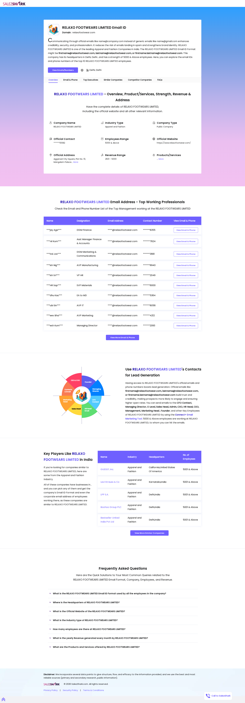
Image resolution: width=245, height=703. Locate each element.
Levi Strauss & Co (110, 482)
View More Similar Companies (149, 533)
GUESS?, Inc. (107, 469)
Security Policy (70, 690)
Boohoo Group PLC (111, 507)
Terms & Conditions (93, 690)
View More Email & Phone (122, 337)
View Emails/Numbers (63, 70)
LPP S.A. (105, 494)
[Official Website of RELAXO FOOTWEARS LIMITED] (82, 70)
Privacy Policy (51, 690)
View (185, 230)
